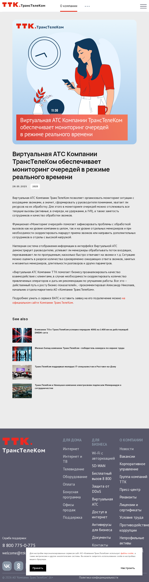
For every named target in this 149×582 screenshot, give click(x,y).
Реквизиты (128, 497)
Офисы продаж (69, 507)
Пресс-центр (130, 489)
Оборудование (75, 476)
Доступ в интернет (99, 514)
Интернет (71, 448)
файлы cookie (127, 553)
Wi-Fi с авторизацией (103, 456)
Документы (101, 537)
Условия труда (131, 517)
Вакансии (127, 456)
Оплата (69, 484)
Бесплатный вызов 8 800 (102, 476)
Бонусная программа (72, 494)
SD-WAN (98, 465)
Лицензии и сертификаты (130, 507)
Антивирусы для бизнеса (102, 527)
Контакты (100, 544)
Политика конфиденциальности (98, 577)
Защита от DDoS (100, 489)
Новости (127, 448)
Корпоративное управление (132, 466)
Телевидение (73, 468)
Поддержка (72, 517)
